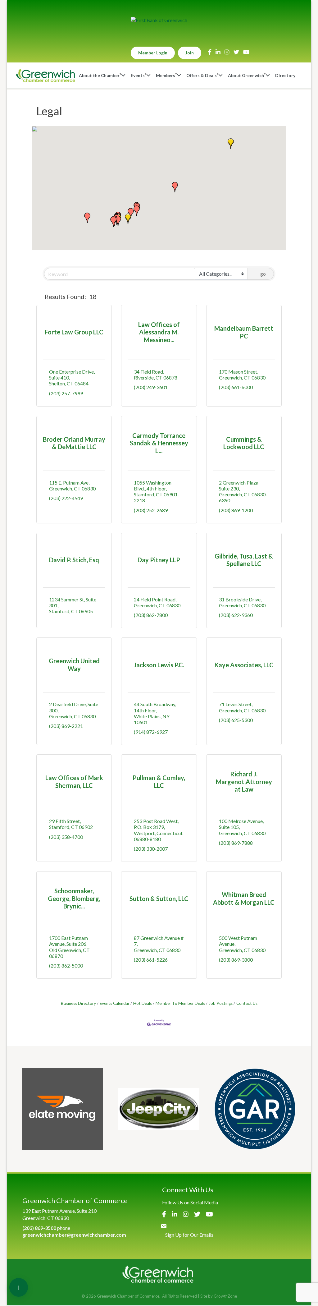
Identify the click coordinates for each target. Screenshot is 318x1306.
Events (138, 75)
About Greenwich (246, 75)
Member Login (152, 52)
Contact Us (246, 1003)
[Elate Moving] (62, 1109)
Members (165, 75)
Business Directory (78, 1003)
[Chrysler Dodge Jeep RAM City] (158, 1109)
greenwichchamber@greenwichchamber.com (74, 1235)
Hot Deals (142, 1003)
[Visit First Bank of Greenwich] (159, 20)
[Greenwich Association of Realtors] (255, 1109)
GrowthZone (225, 1296)
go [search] (263, 274)
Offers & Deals (201, 75)
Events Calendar (114, 1003)
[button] (128, 219)
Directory (285, 75)
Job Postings (221, 1003)
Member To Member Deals (180, 1003)
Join (189, 52)
